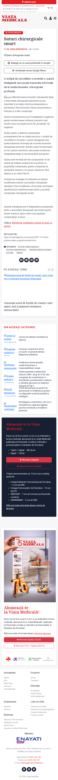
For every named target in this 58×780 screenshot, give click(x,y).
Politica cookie (37, 715)
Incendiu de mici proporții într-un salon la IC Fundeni (23, 11)
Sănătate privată (11, 722)
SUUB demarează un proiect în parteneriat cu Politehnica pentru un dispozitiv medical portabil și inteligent (34, 392)
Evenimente (10, 701)
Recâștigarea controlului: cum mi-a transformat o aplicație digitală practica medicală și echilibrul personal (35, 406)
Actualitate (9, 672)
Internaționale (9, 689)
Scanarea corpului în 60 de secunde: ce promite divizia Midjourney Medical (31, 352)
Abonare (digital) (30, 459)
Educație (35, 685)
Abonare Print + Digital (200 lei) (29, 646)
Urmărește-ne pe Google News (30, 70)
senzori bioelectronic (40, 250)
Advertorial (8, 725)
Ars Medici (35, 690)
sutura (9, 253)
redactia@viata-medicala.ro (32, 763)
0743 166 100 (35, 757)
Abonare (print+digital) (30, 466)
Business (8, 714)
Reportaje (8, 683)
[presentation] (49, 270)
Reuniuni (7, 706)
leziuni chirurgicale (16, 250)
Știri (5, 680)
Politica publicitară (38, 712)
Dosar (33, 677)
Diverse (7, 709)
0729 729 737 (34, 760)
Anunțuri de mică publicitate (15, 728)
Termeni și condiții (38, 706)
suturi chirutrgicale (28, 247)
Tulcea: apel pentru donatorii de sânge (20, 7)
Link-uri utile (37, 701)
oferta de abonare (42, 633)
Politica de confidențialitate (42, 709)
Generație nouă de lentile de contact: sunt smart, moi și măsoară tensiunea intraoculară (28, 306)
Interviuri (7, 686)
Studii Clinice (36, 693)
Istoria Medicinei (37, 696)
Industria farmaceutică (13, 719)
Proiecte (35, 672)
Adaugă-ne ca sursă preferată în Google (30, 63)
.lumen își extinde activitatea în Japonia (33, 338)
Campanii (34, 680)
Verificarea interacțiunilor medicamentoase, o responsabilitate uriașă (31, 365)
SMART (20, 253)
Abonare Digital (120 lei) (30, 639)
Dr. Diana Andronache (17, 49)
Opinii (6, 677)
